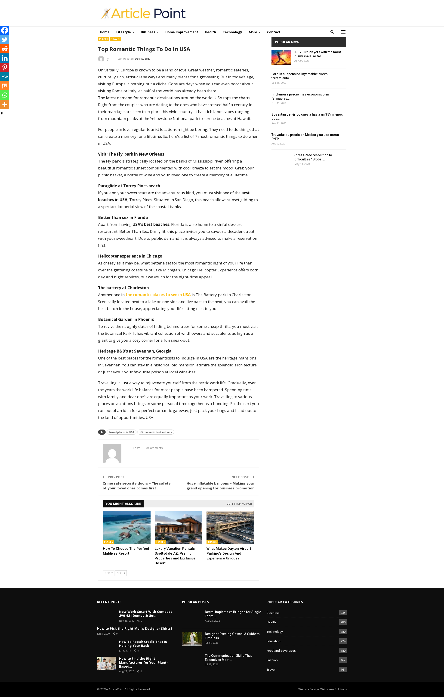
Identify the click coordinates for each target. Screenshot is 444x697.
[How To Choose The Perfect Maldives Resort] (127, 527)
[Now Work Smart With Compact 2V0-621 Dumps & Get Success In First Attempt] (106, 616)
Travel (115, 39)
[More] (4, 104)
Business (148, 32)
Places (103, 39)
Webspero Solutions (333, 689)
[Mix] (4, 85)
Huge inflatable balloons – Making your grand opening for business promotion (220, 485)
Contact (273, 32)
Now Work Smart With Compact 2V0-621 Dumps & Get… (145, 613)
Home (105, 32)
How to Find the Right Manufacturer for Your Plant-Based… (143, 662)
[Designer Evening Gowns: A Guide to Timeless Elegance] (192, 639)
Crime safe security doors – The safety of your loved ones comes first (137, 485)
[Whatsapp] (4, 95)
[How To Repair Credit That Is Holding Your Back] (106, 646)
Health (210, 32)
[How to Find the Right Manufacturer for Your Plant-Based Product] (106, 663)
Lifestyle (123, 32)
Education (274, 641)
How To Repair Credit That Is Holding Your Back (143, 643)
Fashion (272, 660)
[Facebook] (4, 30)
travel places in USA (121, 432)
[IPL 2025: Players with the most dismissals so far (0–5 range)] (281, 57)
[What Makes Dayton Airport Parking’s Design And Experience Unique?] (230, 527)
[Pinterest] (4, 67)
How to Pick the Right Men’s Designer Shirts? (134, 628)
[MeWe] (4, 76)
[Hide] (2, 113)
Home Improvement (181, 32)
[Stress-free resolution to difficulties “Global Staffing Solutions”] (281, 160)
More (253, 32)
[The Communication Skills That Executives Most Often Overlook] (192, 661)
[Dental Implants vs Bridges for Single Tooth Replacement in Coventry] (192, 617)
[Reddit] (4, 48)
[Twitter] (4, 39)
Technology (232, 32)
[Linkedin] (4, 58)
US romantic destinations (155, 432)
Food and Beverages (281, 650)
